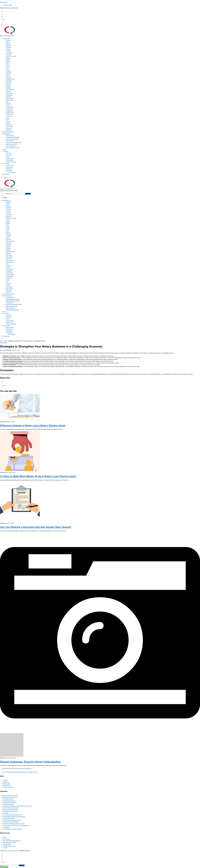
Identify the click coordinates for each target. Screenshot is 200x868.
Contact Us (6, 782)
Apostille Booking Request (9, 802)
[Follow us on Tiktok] (3, 19)
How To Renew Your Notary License (12, 829)
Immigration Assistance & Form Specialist (14, 823)
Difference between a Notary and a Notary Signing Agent (32, 425)
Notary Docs (6, 839)
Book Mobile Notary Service (10, 797)
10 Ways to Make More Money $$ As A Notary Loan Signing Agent (38, 476)
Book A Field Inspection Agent (10, 807)
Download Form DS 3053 (9, 842)
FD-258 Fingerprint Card (9, 846)
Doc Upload (6, 827)
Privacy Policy (6, 783)
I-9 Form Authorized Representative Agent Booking (16, 825)
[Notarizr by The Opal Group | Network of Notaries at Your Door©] (10, 34)
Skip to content (4, 2)
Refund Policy (6, 785)
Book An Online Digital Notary (10, 795)
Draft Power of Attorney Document (12, 820)
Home (1, 341)
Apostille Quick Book (8, 804)
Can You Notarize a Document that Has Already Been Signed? (35, 527)
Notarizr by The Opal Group (11, 850)
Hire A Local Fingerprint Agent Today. (12, 815)
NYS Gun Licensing (8, 799)
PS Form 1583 (7, 844)
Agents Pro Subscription (9, 800)
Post (4, 385)
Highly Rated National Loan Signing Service (14, 816)
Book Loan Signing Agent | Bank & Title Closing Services (17, 806)
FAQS (4, 837)
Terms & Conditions (8, 787)
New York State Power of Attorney (12, 840)
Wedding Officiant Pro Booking (11, 822)
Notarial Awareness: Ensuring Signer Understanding (30, 761)
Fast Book (5, 813)
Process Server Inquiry (9, 818)
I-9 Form (5, 847)
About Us (5, 780)
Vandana (4, 350)
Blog (5, 341)
